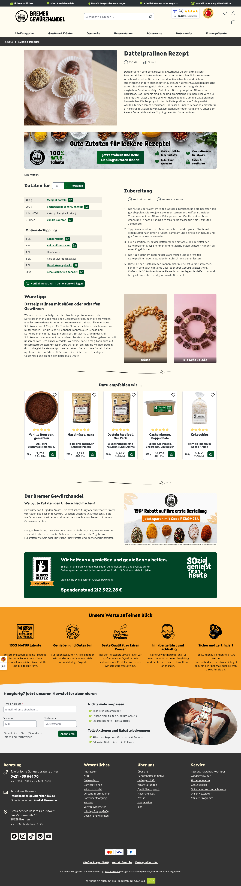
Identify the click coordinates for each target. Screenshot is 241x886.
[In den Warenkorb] (70, 200)
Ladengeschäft (146, 780)
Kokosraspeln (55, 238)
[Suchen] (150, 16)
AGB (86, 776)
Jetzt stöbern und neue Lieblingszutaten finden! (120, 157)
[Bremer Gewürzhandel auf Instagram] (22, 836)
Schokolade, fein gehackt (62, 272)
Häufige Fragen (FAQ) (96, 811)
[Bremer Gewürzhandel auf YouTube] (48, 836)
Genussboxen (199, 784)
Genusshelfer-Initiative (150, 776)
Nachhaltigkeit (146, 793)
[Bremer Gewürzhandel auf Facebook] (14, 836)
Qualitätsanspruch (148, 789)
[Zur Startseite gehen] (40, 16)
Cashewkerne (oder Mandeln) (65, 206)
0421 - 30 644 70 (24, 776)
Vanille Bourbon (56, 220)
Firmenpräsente (200, 780)
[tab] (31, 174)
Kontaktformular (45, 800)
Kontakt (88, 802)
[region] (70, 87)
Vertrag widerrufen (95, 806)
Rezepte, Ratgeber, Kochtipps (208, 771)
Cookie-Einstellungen (96, 815)
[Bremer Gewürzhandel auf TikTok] (31, 836)
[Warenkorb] (233, 22)
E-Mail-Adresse (13, 704)
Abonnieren (68, 733)
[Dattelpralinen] (70, 87)
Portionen (76, 185)
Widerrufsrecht (93, 789)
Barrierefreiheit (93, 784)
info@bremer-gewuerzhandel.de (33, 795)
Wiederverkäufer (201, 776)
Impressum (90, 771)
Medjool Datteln (57, 200)
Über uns (142, 771)
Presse (141, 798)
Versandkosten (112, 871)
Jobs (139, 806)
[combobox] (115, 16)
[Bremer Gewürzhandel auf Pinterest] (40, 836)
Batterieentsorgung (95, 798)
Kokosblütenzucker (59, 245)
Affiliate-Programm (202, 798)
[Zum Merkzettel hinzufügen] (55, 395)
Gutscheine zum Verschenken (208, 789)
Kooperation (144, 802)
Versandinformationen (97, 793)
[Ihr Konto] (233, 13)
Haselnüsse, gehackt (59, 265)
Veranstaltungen (147, 784)
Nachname (50, 718)
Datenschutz (91, 780)
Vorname (9, 718)
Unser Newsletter (201, 793)
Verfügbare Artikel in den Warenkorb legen (56, 283)
